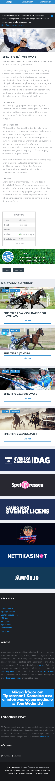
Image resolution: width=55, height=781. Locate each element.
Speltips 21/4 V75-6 (17, 353)
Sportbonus (6, 624)
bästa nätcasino (47, 671)
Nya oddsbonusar (26, 773)
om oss (42, 665)
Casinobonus (6, 627)
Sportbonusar (45, 2)
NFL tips (4, 618)
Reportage (6, 631)
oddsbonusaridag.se (12, 678)
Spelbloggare (42, 773)
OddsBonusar (27, 2)
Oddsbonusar (7, 608)
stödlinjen (44, 736)
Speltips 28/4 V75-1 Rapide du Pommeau (25, 314)
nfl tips (46, 770)
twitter (6, 756)
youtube (17, 756)
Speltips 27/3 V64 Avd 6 (21, 434)
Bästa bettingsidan (9, 615)
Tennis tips (5, 621)
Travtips (25, 770)
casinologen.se (7, 671)
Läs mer (27, 321)
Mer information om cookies (12, 25)
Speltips (9, 2)
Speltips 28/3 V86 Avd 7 (20, 393)
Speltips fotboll (8, 611)
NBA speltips (36, 770)
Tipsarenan (11, 767)
